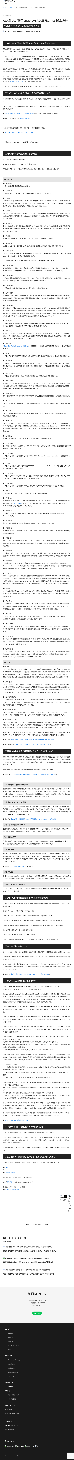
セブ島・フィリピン (34, 26)
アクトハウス (13, 26)
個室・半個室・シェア (13, 1395)
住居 (6, 1391)
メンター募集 (9, 1409)
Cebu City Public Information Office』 (16, 346)
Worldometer (24, 118)
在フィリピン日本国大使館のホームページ (18, 1120)
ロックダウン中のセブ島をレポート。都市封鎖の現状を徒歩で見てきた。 (33, 740)
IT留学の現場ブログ (16, 82)
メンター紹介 (11, 1337)
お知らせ (20, 26)
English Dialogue (13, 1372)
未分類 (26, 26)
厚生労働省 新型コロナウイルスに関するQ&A (19, 133)
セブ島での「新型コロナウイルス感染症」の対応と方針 (32, 7)
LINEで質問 (37, 1313)
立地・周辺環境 (12, 1399)
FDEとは (10, 1333)
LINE (6, 1167)
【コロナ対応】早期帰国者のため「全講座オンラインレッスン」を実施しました (34, 819)
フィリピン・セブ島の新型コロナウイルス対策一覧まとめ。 (32, 744)
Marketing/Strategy (14, 1360)
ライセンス (11, 1349)
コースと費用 (9, 1387)
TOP (4, 7)
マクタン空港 (18, 503)
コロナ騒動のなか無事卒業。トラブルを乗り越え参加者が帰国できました (33, 774)
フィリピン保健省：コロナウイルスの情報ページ (19, 114)
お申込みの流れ (9, 1430)
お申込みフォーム (10, 1425)
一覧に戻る (37, 1224)
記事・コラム (8, 1405)
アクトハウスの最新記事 (12, 1189)
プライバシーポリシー (14, 1345)
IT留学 (6, 26)
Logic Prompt (12, 1364)
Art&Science (11, 1368)
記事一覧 (12, 7)
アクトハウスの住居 (18, 866)
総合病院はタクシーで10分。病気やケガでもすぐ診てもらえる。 (30, 974)
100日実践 (11, 1376)
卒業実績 (7, 1382)
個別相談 (9, 1182)
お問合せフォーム (10, 1173)
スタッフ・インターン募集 (12, 1413)
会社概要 (10, 1341)
